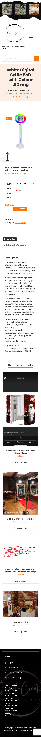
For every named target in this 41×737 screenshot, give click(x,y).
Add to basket (20, 209)
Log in (10, 662)
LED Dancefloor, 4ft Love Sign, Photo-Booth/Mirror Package (20, 570)
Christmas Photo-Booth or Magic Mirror (20, 451)
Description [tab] (9, 239)
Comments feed (15, 672)
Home (13, 90)
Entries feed (13, 667)
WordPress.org (14, 677)
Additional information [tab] (15, 245)
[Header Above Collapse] (37, 35)
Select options (20, 462)
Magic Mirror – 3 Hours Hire (21, 519)
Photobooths (20, 222)
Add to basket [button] (21, 581)
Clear (19, 190)
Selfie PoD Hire (20, 622)
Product (26, 90)
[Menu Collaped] (31, 35)
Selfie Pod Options (9, 191)
